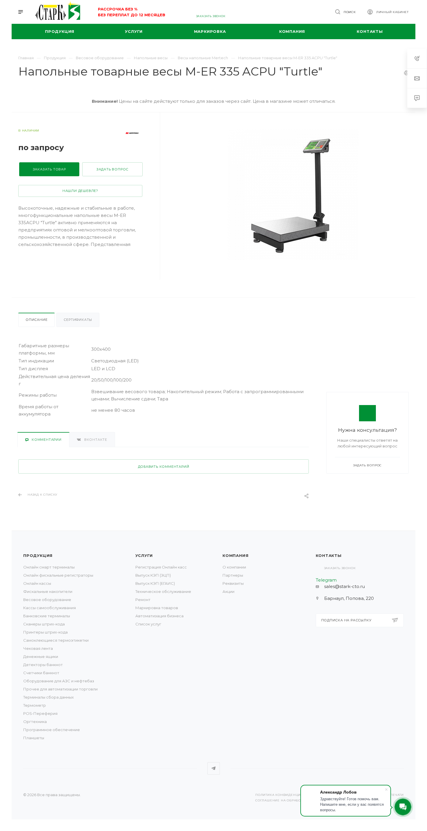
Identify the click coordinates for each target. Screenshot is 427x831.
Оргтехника (35, 721)
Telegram (213, 768)
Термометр (34, 705)
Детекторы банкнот (43, 664)
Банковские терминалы (46, 616)
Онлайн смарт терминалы (49, 567)
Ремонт (142, 599)
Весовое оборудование (47, 599)
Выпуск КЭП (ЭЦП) (153, 575)
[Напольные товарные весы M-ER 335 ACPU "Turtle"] (293, 194)
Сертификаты (78, 320)
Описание (36, 320)
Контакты (329, 555)
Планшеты (33, 737)
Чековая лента (38, 648)
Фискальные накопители (47, 591)
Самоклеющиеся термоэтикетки (56, 640)
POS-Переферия (40, 713)
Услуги (144, 555)
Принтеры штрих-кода (45, 632)
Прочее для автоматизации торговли (60, 689)
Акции (228, 591)
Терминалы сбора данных (48, 697)
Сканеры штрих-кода (44, 624)
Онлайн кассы (37, 583)
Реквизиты (233, 583)
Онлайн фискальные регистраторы (58, 575)
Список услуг (148, 624)
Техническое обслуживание (163, 591)
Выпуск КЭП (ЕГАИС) (155, 583)
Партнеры (233, 575)
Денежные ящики (40, 656)
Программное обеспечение (51, 729)
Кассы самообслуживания (49, 607)
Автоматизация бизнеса (159, 616)
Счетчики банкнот (41, 672)
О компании (234, 567)
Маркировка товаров (156, 607)
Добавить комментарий (163, 467)
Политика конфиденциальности (287, 795)
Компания (235, 555)
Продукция (38, 555)
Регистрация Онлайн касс (161, 567)
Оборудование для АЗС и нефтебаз (58, 681)
